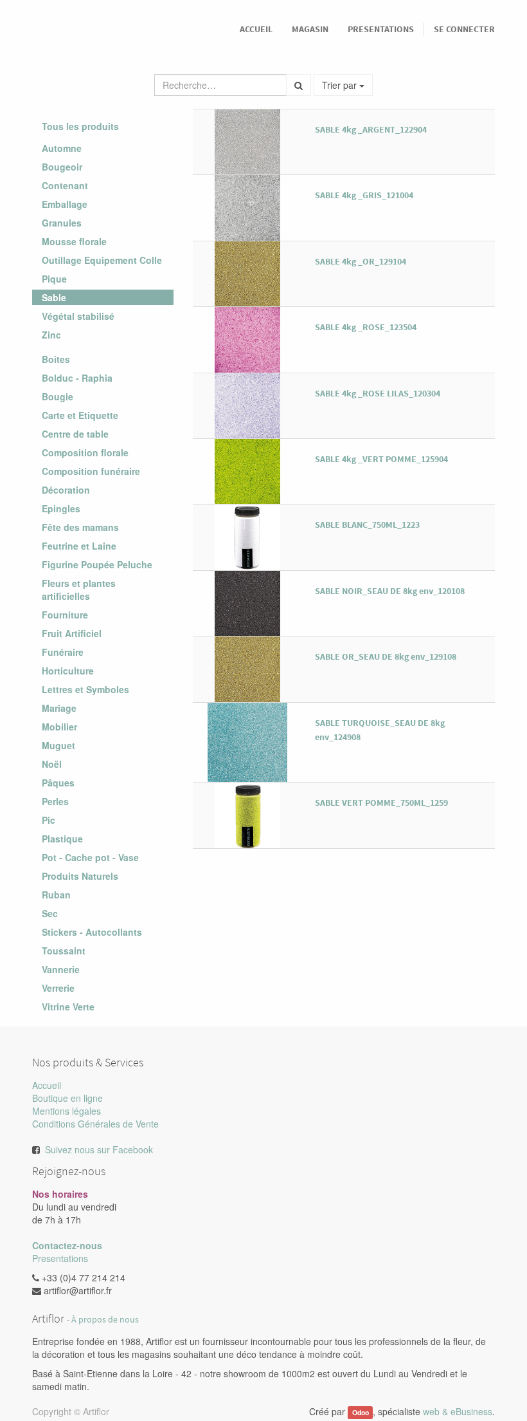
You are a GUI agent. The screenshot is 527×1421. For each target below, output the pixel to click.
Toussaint (63, 950)
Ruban (56, 894)
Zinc (51, 334)
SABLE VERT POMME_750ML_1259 (381, 802)
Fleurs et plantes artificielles (79, 589)
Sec (50, 913)
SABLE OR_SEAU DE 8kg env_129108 (385, 656)
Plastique (62, 838)
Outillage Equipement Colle (102, 260)
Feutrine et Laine (79, 545)
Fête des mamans (80, 527)
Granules (62, 222)
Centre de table (75, 433)
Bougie (57, 396)
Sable (54, 297)
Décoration (66, 489)
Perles (55, 801)
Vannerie (61, 969)
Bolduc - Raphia (77, 377)
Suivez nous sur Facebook (99, 1149)
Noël (52, 763)
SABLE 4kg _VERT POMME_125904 (381, 459)
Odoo (360, 1412)
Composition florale (85, 452)
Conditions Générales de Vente (95, 1123)
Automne (62, 148)
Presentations (60, 1258)
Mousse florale (74, 241)
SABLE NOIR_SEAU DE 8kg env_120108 (390, 591)
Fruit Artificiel (72, 633)
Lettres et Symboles (85, 689)
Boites (56, 359)
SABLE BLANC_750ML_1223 (367, 524)
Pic (48, 819)
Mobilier (59, 726)
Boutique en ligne (67, 1097)
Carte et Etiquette (80, 415)
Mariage (59, 707)
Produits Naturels (80, 875)
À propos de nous (105, 1319)
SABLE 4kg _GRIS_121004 (364, 195)
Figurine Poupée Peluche (97, 564)
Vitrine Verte (68, 1006)
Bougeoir (62, 166)
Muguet (58, 745)
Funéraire (63, 651)
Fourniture (65, 614)
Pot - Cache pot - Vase (90, 857)
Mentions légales (66, 1110)
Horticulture (68, 670)
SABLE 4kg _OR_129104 (360, 261)
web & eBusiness (457, 1411)
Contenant (65, 185)
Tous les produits (80, 126)
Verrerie (58, 987)
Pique (54, 278)
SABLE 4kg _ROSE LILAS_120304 (377, 393)
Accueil (46, 1085)
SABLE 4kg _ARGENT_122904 (371, 129)
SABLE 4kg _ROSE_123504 (365, 327)
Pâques (58, 782)
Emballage (64, 204)
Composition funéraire (91, 471)
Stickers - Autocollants (92, 931)
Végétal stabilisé (78, 316)
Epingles (61, 508)
